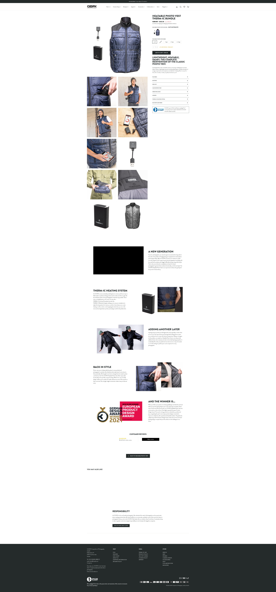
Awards (154, 95)
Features (154, 77)
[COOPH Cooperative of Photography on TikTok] (188, 578)
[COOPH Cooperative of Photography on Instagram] (180, 578)
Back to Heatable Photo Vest (139, 456)
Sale (164, 561)
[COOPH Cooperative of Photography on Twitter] (186, 578)
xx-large (178, 42)
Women (165, 556)
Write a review (150, 439)
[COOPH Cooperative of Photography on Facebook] (182, 578)
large (166, 42)
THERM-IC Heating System (158, 99)
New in (165, 552)
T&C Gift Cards (143, 556)
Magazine (166, 565)
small (155, 42)
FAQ (114, 552)
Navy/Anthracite (156, 32)
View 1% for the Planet (92, 585)
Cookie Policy (143, 558)
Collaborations (168, 563)
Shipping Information (120, 560)
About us (115, 558)
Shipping (165, 23)
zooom (187, 585)
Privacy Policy (143, 554)
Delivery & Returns (157, 103)
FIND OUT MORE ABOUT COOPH (121, 525)
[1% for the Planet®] (92, 579)
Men (164, 554)
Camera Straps (167, 558)
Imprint (141, 560)
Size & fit (154, 84)
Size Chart (116, 556)
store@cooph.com (94, 561)
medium (160, 42)
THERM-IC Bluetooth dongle (100, 303)
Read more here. (172, 111)
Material (154, 80)
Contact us (89, 563)
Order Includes (156, 91)
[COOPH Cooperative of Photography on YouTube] (184, 578)
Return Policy (117, 561)
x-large (172, 42)
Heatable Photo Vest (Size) (159, 39)
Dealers (115, 554)
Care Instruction (156, 88)
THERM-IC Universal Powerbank (100, 301)
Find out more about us (92, 571)
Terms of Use (143, 552)
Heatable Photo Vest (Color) (165, 27)
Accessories (166, 560)
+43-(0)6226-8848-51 (94, 559)
